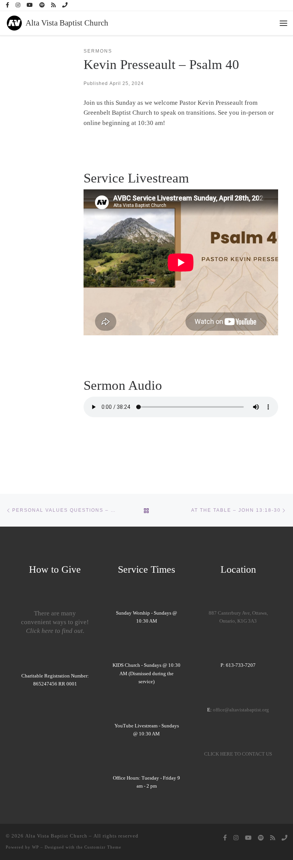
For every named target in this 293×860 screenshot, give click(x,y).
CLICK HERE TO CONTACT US (238, 754)
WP (35, 847)
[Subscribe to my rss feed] (53, 5)
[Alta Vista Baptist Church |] (14, 22)
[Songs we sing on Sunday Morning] (42, 5)
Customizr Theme (102, 847)
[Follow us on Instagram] (18, 5)
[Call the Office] (65, 5)
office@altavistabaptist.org (241, 710)
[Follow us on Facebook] (7, 5)
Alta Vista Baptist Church (56, 836)
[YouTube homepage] (30, 5)
